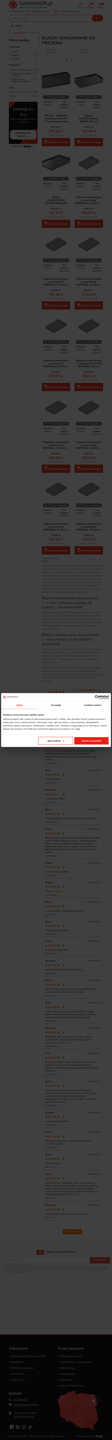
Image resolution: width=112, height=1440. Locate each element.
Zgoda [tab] (19, 705)
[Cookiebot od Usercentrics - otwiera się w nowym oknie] (97, 697)
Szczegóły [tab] (56, 705)
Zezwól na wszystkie (91, 741)
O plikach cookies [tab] (92, 705)
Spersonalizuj (54, 741)
